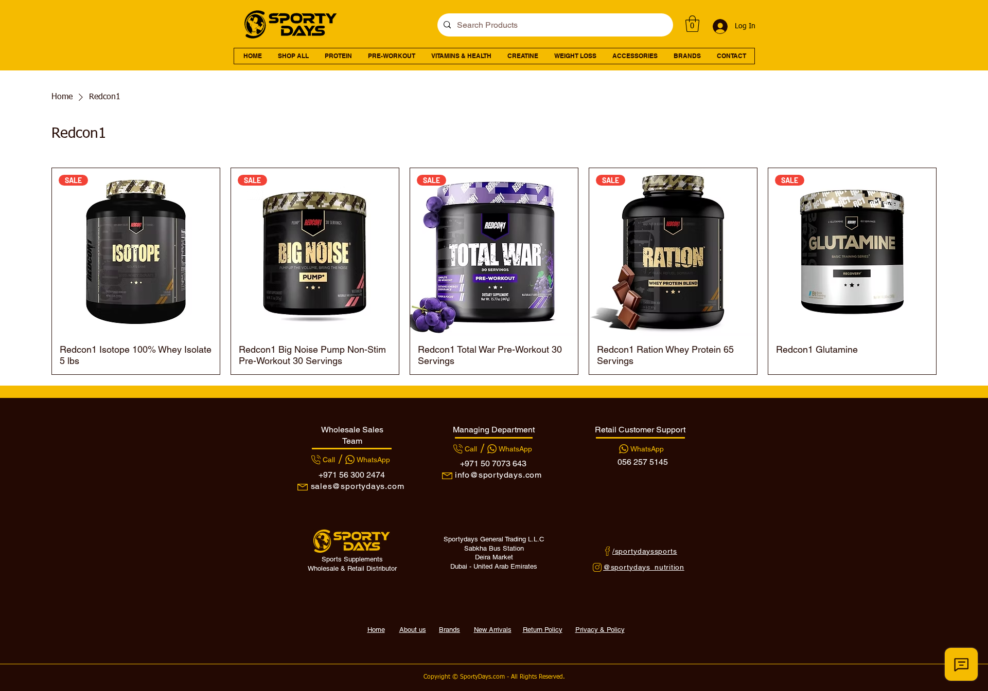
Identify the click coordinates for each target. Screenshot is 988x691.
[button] (692, 23)
